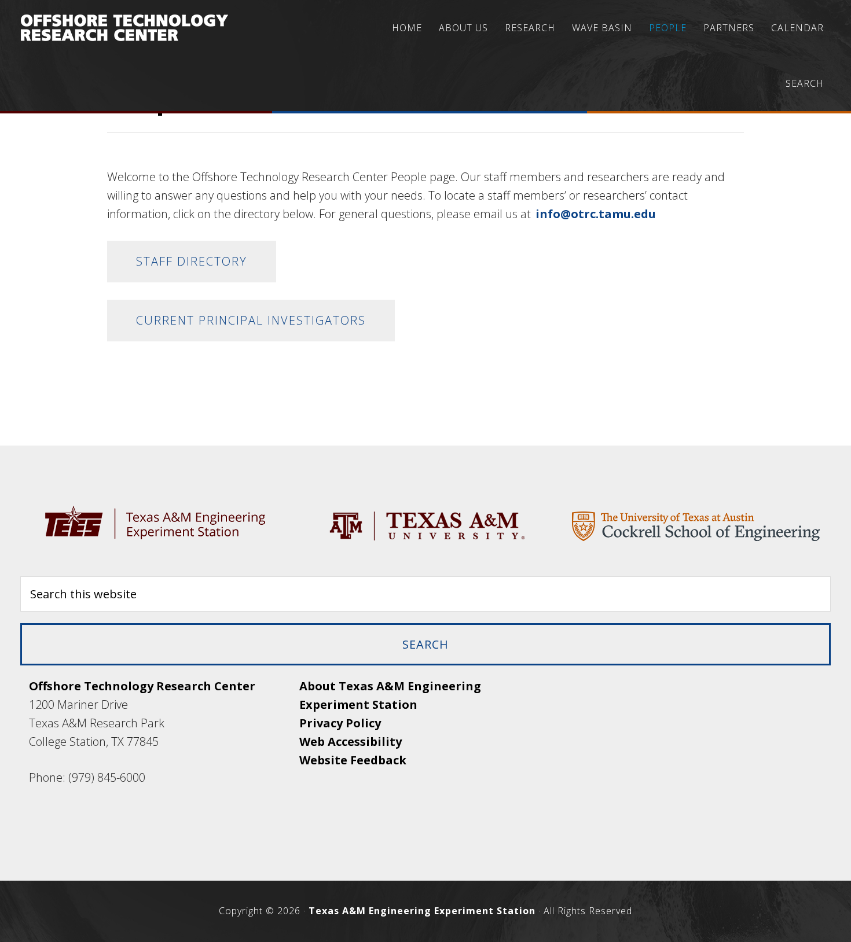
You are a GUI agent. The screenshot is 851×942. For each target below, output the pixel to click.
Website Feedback (352, 760)
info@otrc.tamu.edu (595, 214)
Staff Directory (191, 261)
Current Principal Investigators (251, 320)
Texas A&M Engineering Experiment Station (422, 910)
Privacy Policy (340, 723)
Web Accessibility (350, 741)
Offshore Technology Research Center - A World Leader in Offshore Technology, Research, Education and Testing (124, 28)
